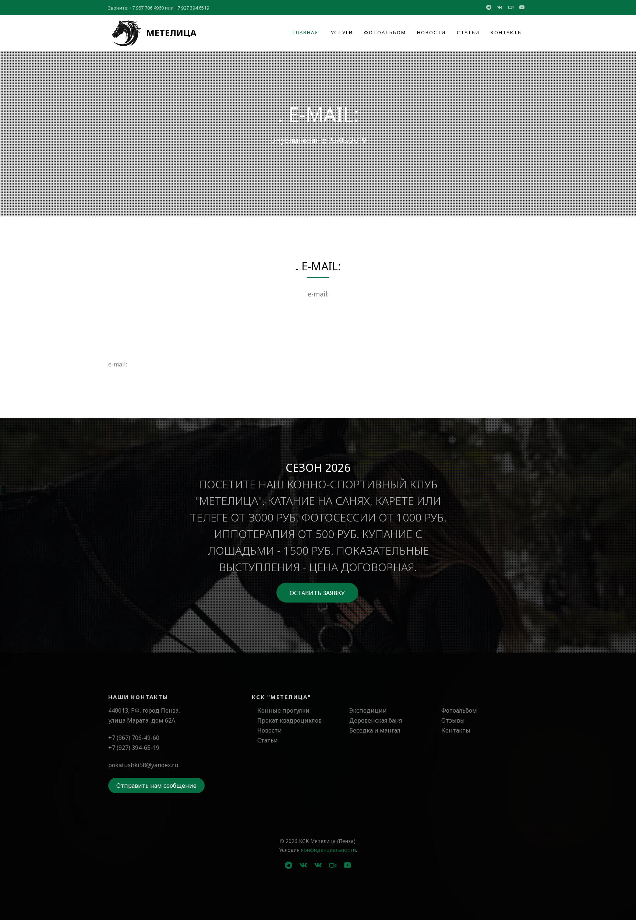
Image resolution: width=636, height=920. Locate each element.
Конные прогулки (283, 710)
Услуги (342, 32)
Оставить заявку (317, 593)
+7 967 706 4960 (147, 7)
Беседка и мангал (374, 730)
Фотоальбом (385, 32)
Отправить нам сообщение (156, 786)
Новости (431, 32)
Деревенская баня (375, 720)
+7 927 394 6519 (192, 7)
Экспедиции (368, 710)
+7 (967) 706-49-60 (133, 738)
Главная (305, 32)
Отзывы (453, 720)
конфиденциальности (328, 849)
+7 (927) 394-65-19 (133, 748)
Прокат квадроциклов (289, 720)
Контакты (506, 32)
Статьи (468, 32)
